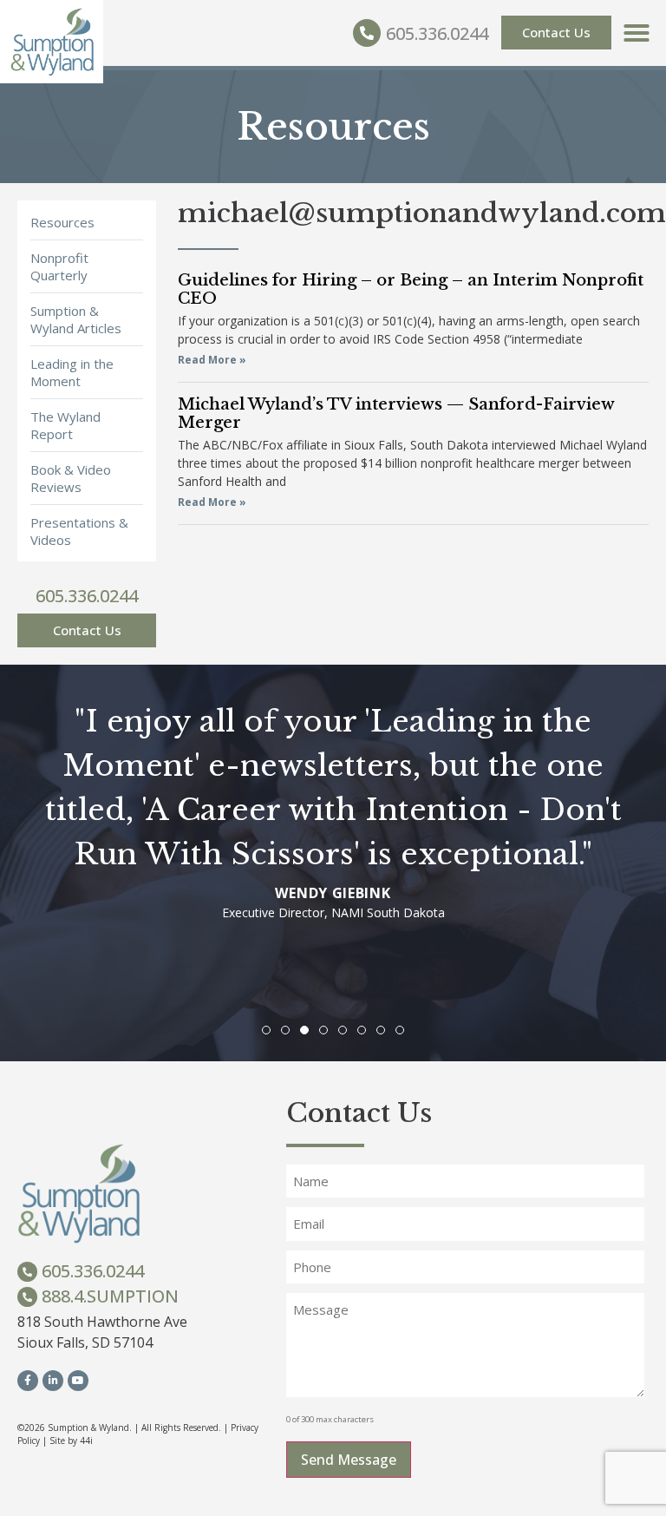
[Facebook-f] (27, 1380)
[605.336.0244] (367, 33)
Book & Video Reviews (70, 478)
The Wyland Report (65, 425)
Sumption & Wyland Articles (75, 319)
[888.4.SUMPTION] (27, 1297)
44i (86, 1440)
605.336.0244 (437, 33)
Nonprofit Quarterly (59, 266)
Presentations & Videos (79, 531)
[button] (636, 33)
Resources (62, 222)
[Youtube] (78, 1380)
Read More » (212, 359)
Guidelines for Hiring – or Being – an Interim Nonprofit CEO (410, 290)
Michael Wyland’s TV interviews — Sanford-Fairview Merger (396, 414)
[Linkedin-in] (52, 1380)
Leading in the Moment (72, 372)
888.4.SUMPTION (110, 1296)
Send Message (348, 1459)
